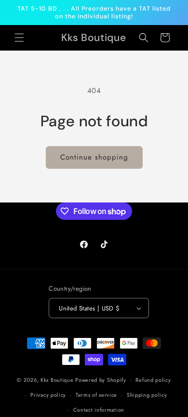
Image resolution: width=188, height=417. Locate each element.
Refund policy (153, 380)
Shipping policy (147, 395)
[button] (19, 37)
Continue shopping (94, 157)
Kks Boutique (57, 380)
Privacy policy (48, 395)
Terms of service (96, 395)
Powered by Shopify (100, 380)
